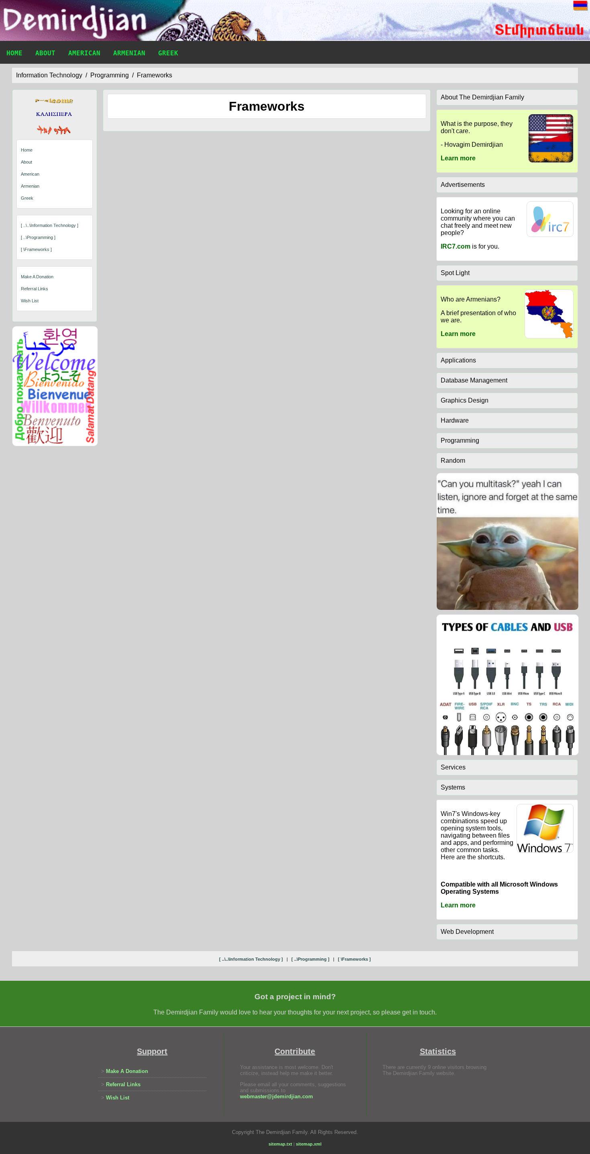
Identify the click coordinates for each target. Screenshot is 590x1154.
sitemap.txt (280, 1144)
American (84, 53)
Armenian (129, 53)
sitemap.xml (308, 1144)
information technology (49, 75)
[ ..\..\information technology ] (49, 225)
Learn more (458, 158)
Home (14, 53)
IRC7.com (455, 246)
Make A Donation (37, 276)
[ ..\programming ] (38, 237)
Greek (168, 53)
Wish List (30, 300)
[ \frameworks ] (36, 249)
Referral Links (34, 288)
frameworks (154, 75)
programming (109, 75)
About (45, 53)
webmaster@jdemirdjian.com (276, 1096)
